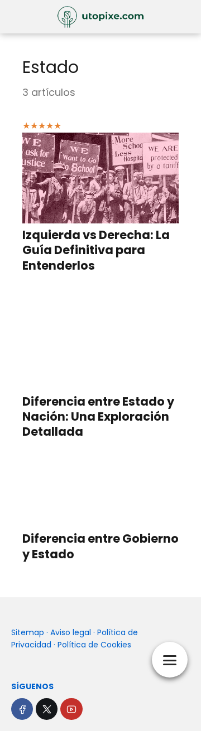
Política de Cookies (94, 644)
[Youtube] (71, 709)
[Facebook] (22, 709)
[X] (47, 709)
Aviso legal (70, 632)
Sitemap (27, 632)
